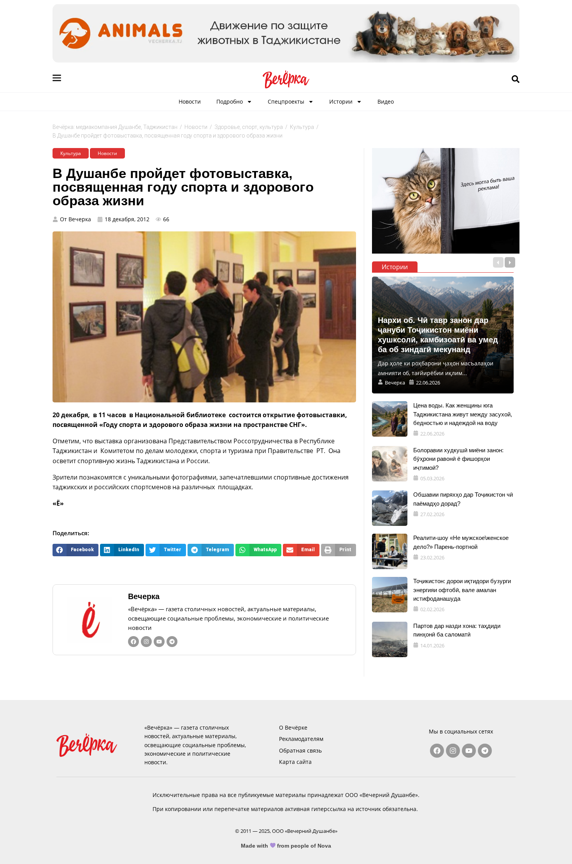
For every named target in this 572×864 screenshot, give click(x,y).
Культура (302, 127)
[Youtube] (159, 641)
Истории (341, 101)
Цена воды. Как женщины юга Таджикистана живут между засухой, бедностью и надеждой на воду (462, 414)
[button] (75, 550)
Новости (190, 101)
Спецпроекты (286, 101)
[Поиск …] (515, 79)
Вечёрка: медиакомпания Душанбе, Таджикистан (115, 127)
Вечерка (144, 596)
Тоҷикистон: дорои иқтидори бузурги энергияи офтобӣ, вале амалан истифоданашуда (462, 590)
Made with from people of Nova (286, 846)
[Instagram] (146, 641)
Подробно (229, 101)
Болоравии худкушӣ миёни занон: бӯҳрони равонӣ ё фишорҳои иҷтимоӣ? (458, 459)
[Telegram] (172, 641)
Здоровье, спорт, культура (248, 127)
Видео (385, 101)
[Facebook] (133, 641)
